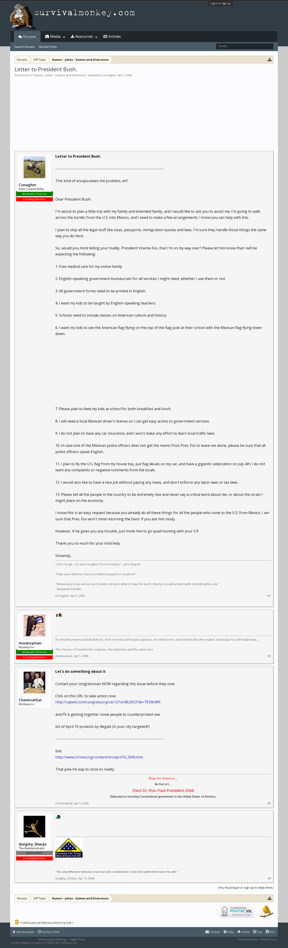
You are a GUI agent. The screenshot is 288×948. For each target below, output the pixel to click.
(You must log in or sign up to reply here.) (245, 887)
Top (259, 932)
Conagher (109, 75)
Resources (84, 36)
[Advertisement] (144, 111)
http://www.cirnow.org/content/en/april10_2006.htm (99, 757)
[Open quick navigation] (270, 59)
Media (55, 36)
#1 (269, 596)
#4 (269, 878)
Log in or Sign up (221, 3)
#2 (269, 656)
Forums (29, 36)
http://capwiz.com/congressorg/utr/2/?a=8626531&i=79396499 (107, 702)
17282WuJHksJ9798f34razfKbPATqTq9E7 (46, 923)
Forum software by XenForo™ (44, 942)
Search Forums (24, 47)
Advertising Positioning (52, 939)
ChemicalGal (30, 700)
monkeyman (30, 643)
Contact (214, 932)
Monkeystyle (25, 932)
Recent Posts (48, 47)
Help (230, 932)
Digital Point (77, 939)
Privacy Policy (268, 939)
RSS (272, 932)
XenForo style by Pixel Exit (96, 942)
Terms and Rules (248, 939)
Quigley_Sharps (66, 878)
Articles (114, 36)
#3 (269, 803)
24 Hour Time (50, 932)
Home (245, 932)
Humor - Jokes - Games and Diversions (60, 75)
